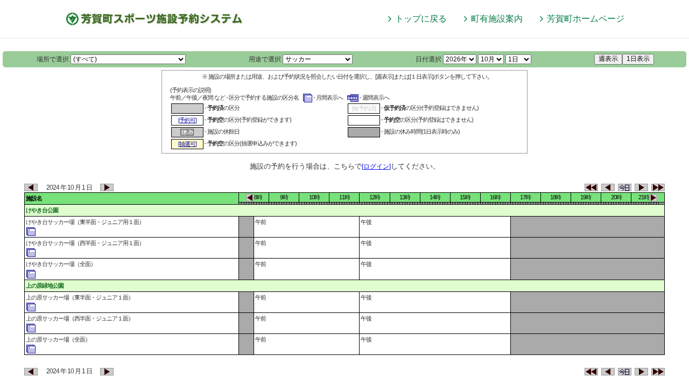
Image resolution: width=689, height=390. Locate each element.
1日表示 (638, 58)
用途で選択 (265, 59)
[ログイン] (376, 166)
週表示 (608, 58)
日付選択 (428, 59)
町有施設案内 (497, 18)
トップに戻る (421, 18)
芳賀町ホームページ (585, 18)
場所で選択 (53, 59)
